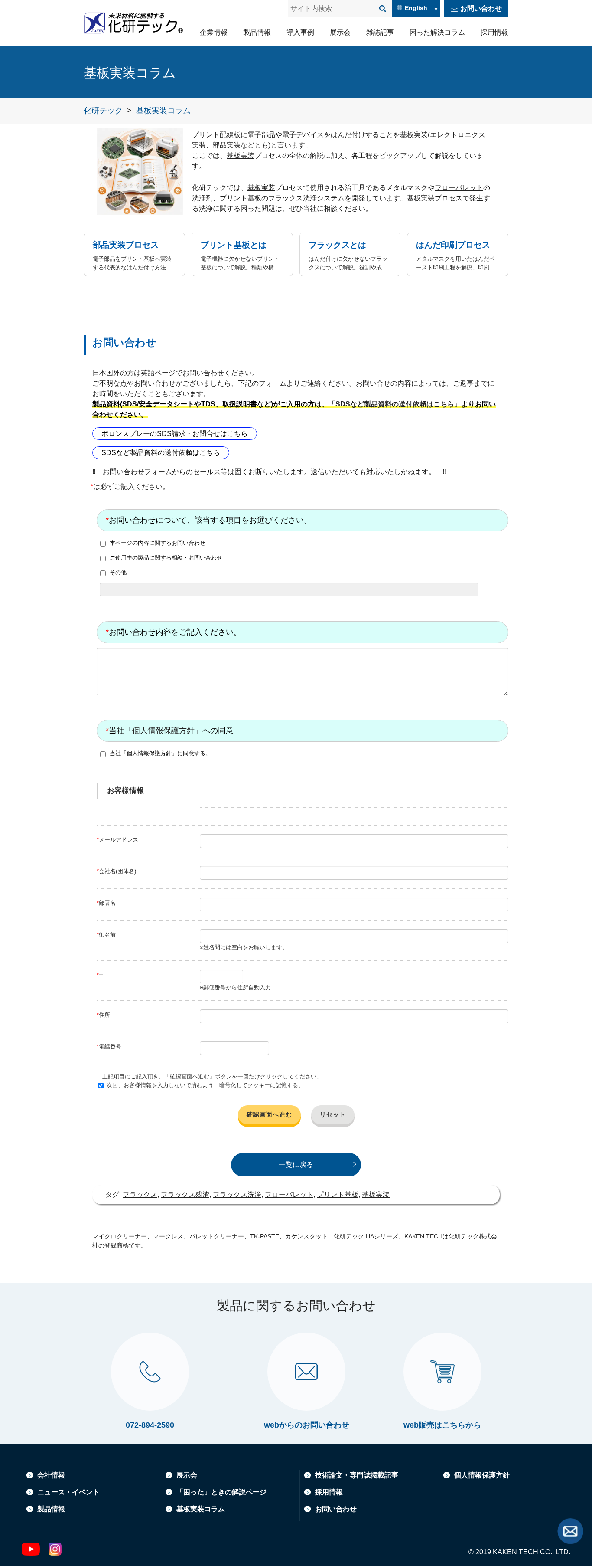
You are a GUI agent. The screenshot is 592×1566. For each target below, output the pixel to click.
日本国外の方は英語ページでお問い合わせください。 (175, 373)
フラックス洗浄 (292, 198)
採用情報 (494, 32)
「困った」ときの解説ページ (221, 1492)
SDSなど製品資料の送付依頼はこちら (160, 452)
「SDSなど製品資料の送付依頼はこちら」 (395, 404)
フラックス (140, 1194)
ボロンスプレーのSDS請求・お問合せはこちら (174, 433)
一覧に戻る (296, 1164)
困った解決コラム (437, 32)
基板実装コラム (200, 1509)
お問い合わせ (481, 8)
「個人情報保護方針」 (163, 730)
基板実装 (414, 134)
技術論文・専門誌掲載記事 (356, 1475)
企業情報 (214, 32)
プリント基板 (240, 198)
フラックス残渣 (185, 1194)
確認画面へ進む (269, 1114)
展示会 (340, 32)
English (416, 7)
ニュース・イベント (68, 1492)
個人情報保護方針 (482, 1475)
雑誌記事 (380, 32)
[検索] (383, 9)
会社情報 (51, 1475)
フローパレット (459, 187)
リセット (333, 1114)
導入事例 (300, 32)
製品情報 (257, 32)
